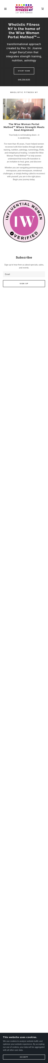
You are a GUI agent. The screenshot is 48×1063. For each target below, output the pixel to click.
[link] (24, 9)
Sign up (24, 283)
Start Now (24, 71)
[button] (4, 8)
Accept (24, 1057)
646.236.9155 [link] (24, 80)
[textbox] (24, 274)
